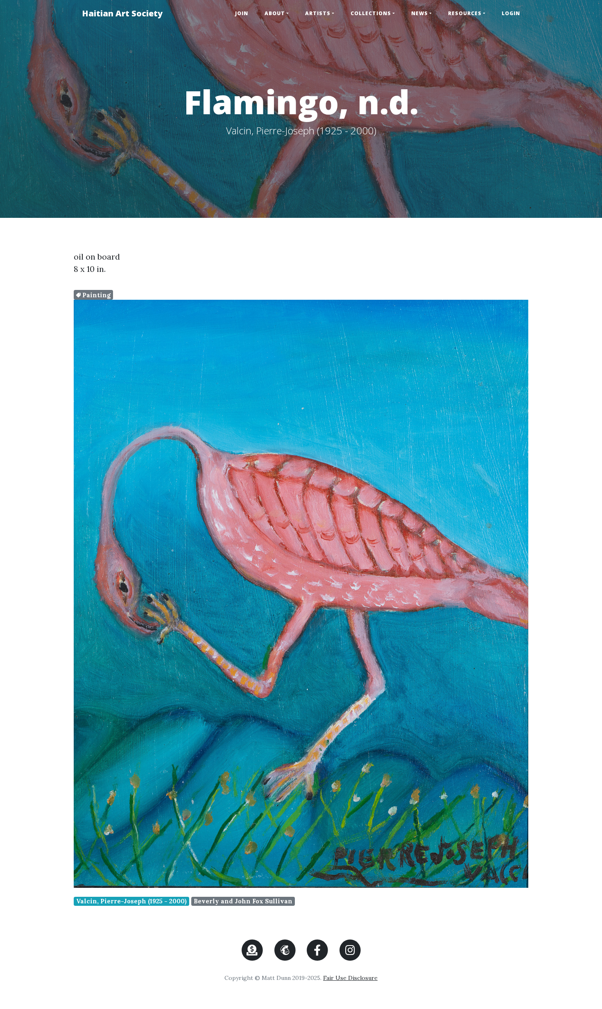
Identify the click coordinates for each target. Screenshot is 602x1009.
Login (511, 13)
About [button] (275, 13)
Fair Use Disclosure (350, 978)
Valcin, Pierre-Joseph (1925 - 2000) (131, 901)
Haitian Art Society (122, 13)
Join (241, 13)
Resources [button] (465, 13)
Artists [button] (317, 13)
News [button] (419, 13)
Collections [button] (371, 13)
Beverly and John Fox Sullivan (243, 901)
